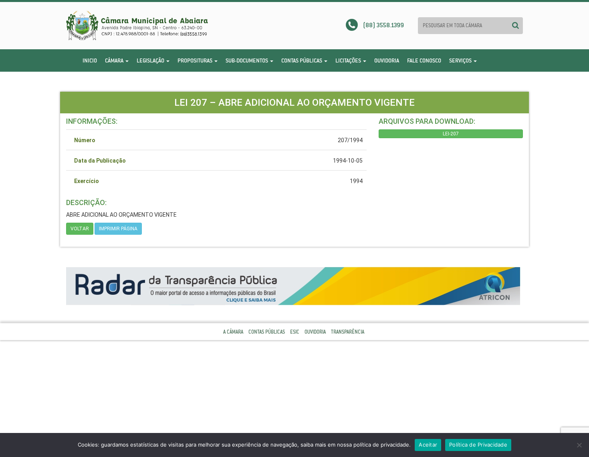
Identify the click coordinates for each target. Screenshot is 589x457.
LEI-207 (451, 134)
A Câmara (233, 332)
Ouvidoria (386, 60)
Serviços (461, 60)
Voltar (80, 229)
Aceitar (428, 444)
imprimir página (118, 229)
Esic (294, 332)
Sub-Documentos (247, 60)
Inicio (90, 60)
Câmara (115, 60)
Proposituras (196, 60)
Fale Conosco (424, 60)
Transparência (347, 332)
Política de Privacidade (478, 444)
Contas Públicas (302, 60)
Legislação (151, 60)
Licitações (348, 60)
